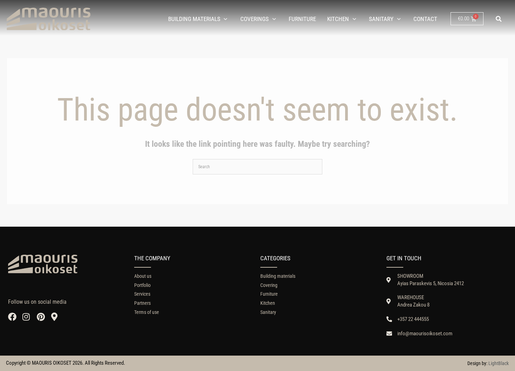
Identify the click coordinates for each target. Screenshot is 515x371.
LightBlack (498, 363)
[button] (499, 19)
